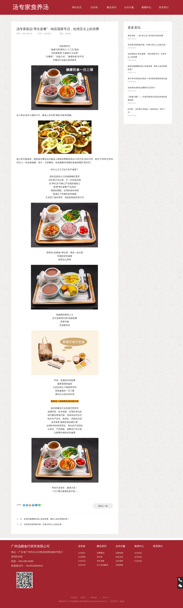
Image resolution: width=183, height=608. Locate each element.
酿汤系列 (111, 7)
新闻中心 (146, 7)
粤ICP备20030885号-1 (99, 601)
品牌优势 (119, 553)
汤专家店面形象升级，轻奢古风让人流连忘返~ (39, 524)
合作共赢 (129, 7)
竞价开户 (105, 597)
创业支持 (119, 557)
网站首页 (77, 7)
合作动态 (138, 557)
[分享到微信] (39, 505)
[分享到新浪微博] (30, 505)
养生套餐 (100, 561)
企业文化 (82, 561)
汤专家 (94, 7)
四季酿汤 (100, 553)
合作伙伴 (82, 565)
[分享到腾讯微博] (33, 505)
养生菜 (99, 557)
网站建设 (94, 597)
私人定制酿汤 (102, 565)
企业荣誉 (82, 557)
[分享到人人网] (36, 505)
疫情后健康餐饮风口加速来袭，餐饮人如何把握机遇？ (42, 519)
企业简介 (82, 553)
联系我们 (164, 7)
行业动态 (138, 561)
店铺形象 (119, 565)
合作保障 (119, 561)
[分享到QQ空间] (27, 505)
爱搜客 (83, 597)
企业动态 (138, 553)
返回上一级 (103, 506)
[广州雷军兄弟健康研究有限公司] (31, 7)
